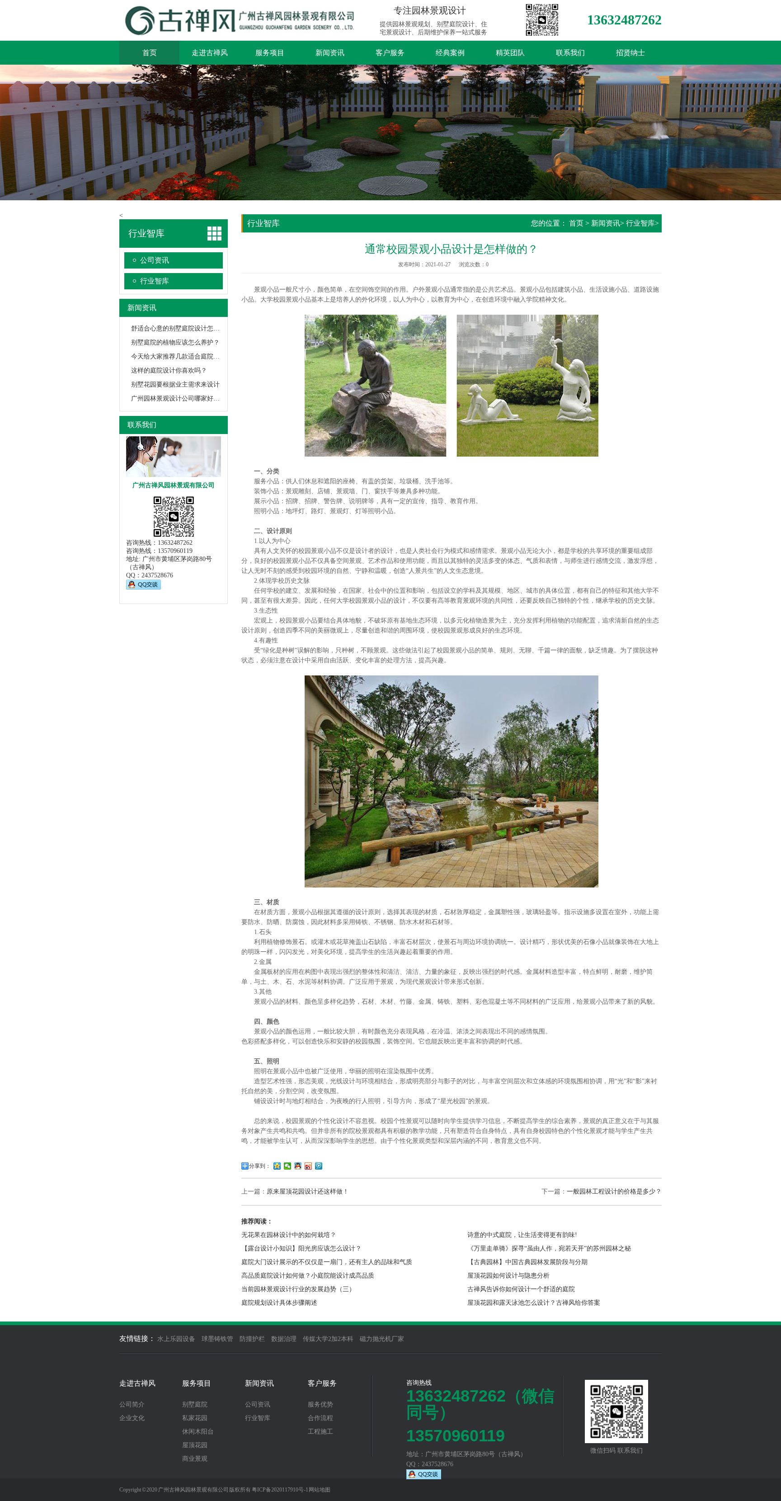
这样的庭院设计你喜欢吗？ (169, 370)
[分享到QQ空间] (277, 1166)
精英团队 (510, 53)
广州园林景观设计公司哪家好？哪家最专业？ (194, 398)
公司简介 (132, 1405)
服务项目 (269, 53)
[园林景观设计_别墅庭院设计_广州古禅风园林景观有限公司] (241, 31)
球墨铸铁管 (217, 1339)
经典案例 (450, 53)
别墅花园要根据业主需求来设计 (175, 384)
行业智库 (154, 281)
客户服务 (390, 53)
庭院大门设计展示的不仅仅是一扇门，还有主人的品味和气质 (326, 1262)
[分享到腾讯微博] (319, 1166)
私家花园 (194, 1418)
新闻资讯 (329, 53)
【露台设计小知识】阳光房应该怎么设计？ (301, 1248)
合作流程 (320, 1418)
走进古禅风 (210, 53)
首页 (149, 53)
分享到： (260, 1166)
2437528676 (157, 575)
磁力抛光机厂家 (382, 1339)
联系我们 (570, 53)
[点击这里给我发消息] (143, 587)
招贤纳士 (630, 53)
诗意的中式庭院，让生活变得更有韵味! (522, 1235)
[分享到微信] (288, 1166)
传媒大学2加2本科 (328, 1339)
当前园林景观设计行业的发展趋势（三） (298, 1289)
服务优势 (320, 1405)
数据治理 (283, 1339)
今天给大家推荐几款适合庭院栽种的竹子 (188, 356)
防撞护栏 (252, 1339)
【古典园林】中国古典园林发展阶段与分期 (527, 1262)
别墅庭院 (194, 1405)
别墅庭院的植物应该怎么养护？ (175, 342)
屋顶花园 (194, 1445)
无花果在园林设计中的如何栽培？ (288, 1235)
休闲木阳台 (198, 1432)
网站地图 (319, 1490)
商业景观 (194, 1459)
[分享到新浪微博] (308, 1166)
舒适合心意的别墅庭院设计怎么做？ (181, 328)
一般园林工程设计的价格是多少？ (614, 1191)
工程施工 (320, 1432)
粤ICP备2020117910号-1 (280, 1490)
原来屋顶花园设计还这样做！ (308, 1191)
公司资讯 (154, 260)
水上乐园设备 (176, 1339)
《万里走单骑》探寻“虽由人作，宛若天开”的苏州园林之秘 (549, 1248)
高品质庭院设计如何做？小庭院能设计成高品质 (307, 1275)
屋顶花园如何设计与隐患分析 (508, 1275)
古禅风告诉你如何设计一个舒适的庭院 (521, 1289)
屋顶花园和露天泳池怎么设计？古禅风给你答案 (533, 1302)
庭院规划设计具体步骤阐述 (279, 1302)
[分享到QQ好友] (298, 1166)
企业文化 (132, 1418)
